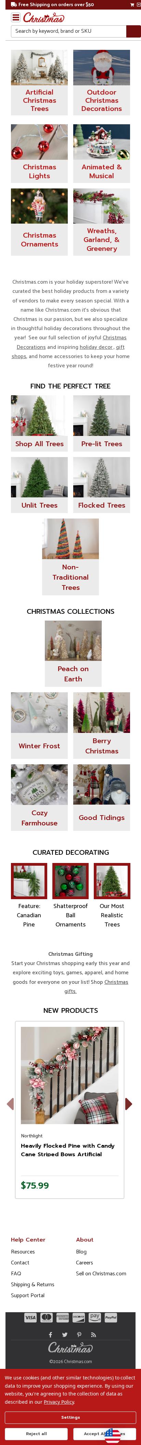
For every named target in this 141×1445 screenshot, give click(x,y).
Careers (84, 1262)
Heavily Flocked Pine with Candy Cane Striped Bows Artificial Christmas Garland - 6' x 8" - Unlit (69, 1154)
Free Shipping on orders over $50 (56, 5)
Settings (70, 1417)
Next (130, 1112)
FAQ (16, 1273)
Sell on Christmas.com (101, 1273)
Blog (81, 1252)
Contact (20, 1262)
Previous (15, 1112)
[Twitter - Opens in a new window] (63, 1334)
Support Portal (27, 1295)
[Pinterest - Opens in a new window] (77, 1334)
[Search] (133, 31)
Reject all (36, 1434)
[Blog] (92, 1334)
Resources (23, 1252)
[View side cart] (139, 5)
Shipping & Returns (32, 1284)
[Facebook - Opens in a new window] (49, 1334)
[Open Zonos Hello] (109, 1433)
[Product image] (69, 1075)
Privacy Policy (59, 1402)
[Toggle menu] (16, 17)
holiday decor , (97, 347)
